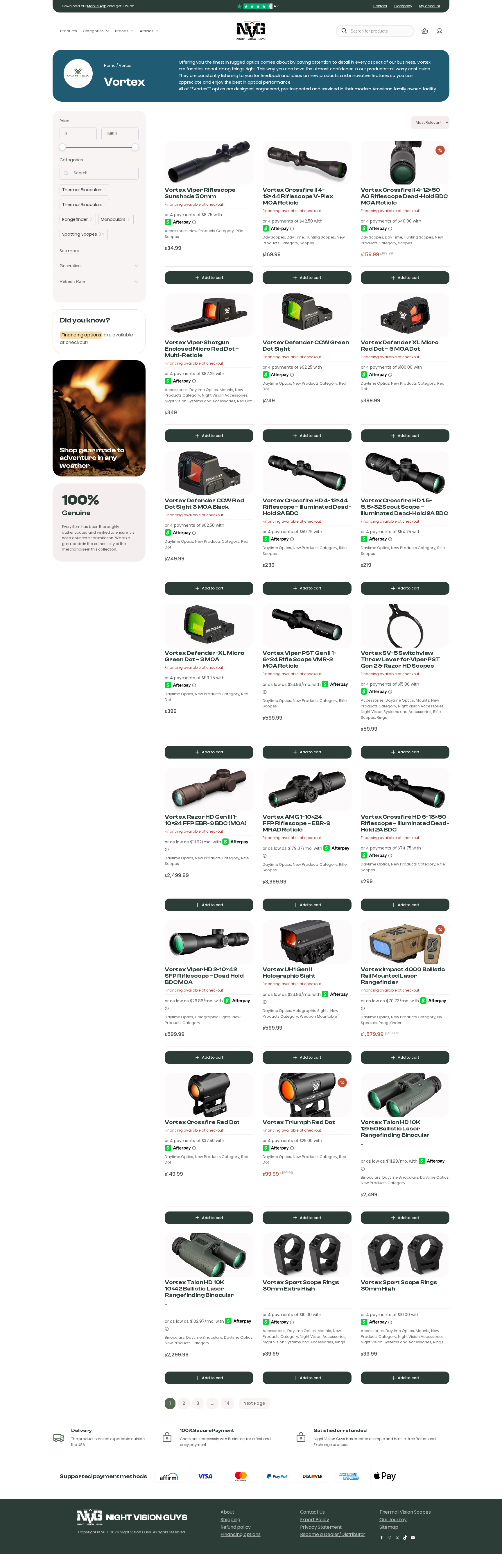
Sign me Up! (184, 811)
